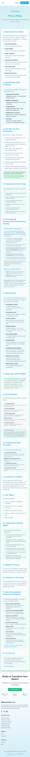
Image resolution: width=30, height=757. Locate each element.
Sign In (17, 2)
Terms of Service (19, 754)
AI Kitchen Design (5, 718)
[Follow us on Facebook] (7, 711)
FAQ (2, 734)
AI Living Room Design (6, 721)
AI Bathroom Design (5, 719)
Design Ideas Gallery (6, 727)
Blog (2, 744)
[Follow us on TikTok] (2, 711)
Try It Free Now (14, 689)
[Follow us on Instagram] (4, 711)
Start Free (23, 2)
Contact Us (3, 736)
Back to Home (15, 11)
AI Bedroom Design (5, 723)
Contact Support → (9, 666)
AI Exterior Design (5, 725)
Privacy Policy (10, 754)
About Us (3, 742)
